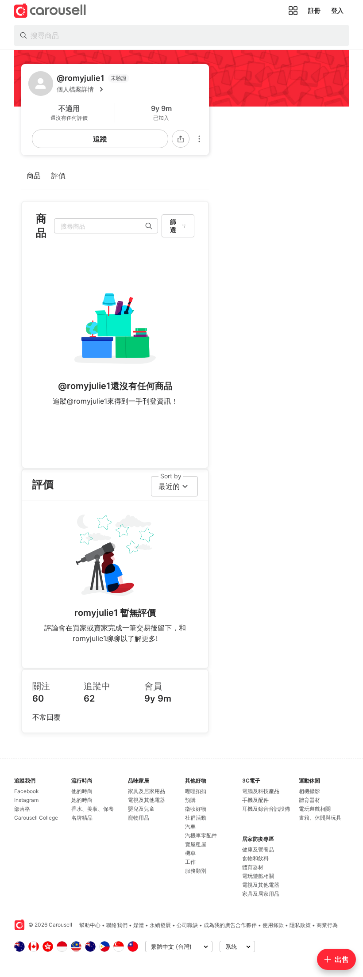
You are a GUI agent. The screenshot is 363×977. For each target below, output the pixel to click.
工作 (190, 862)
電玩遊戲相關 (258, 876)
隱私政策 (300, 925)
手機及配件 (255, 800)
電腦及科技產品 (260, 791)
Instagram (26, 800)
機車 (190, 853)
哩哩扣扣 (195, 791)
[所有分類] (293, 10)
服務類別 (195, 870)
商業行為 (327, 925)
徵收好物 (195, 808)
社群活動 (195, 817)
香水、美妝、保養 (92, 808)
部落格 (22, 808)
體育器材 (252, 867)
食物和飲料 (255, 858)
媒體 (138, 925)
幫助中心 (89, 925)
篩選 (173, 225)
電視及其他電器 (146, 800)
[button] (129, 89)
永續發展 (160, 925)
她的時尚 (82, 800)
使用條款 (273, 925)
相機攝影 (309, 791)
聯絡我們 (116, 925)
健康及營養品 (258, 849)
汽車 (190, 826)
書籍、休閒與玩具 (320, 817)
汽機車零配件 (201, 835)
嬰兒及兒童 (141, 808)
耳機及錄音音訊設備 (266, 808)
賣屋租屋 (195, 844)
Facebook (26, 791)
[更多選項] (199, 139)
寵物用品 (138, 817)
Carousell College (36, 817)
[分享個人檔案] (180, 139)
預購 (190, 800)
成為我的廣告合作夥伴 (230, 925)
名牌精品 (82, 817)
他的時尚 (82, 791)
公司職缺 (187, 925)
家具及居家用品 (146, 791)
